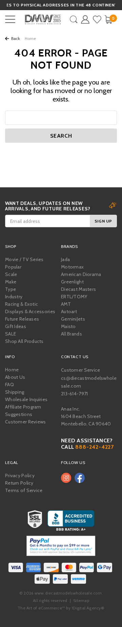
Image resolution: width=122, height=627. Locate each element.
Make (10, 282)
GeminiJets (73, 319)
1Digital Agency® (88, 607)
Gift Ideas (15, 326)
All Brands (71, 334)
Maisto (68, 326)
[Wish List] (97, 19)
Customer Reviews (25, 422)
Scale (11, 274)
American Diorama (81, 274)
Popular (13, 267)
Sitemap (81, 600)
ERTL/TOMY (74, 297)
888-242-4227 (94, 447)
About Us (15, 377)
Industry (13, 297)
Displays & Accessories (30, 311)
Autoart (69, 311)
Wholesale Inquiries (26, 399)
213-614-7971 (74, 394)
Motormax (72, 267)
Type (10, 289)
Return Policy (19, 483)
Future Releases (22, 319)
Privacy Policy (20, 475)
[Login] (85, 19)
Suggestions (18, 414)
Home (12, 370)
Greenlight (72, 282)
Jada (65, 259)
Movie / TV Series (24, 259)
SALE (10, 334)
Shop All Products (24, 341)
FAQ (9, 384)
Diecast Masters (78, 289)
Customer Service (80, 370)
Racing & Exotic (21, 304)
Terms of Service (23, 490)
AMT (66, 304)
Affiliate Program (23, 407)
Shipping (14, 392)
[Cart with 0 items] (108, 19)
